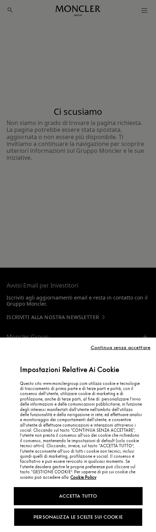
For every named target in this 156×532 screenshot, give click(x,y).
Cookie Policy (83, 477)
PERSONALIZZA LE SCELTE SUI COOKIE (78, 517)
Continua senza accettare (121, 348)
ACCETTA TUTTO (78, 496)
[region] (78, 435)
